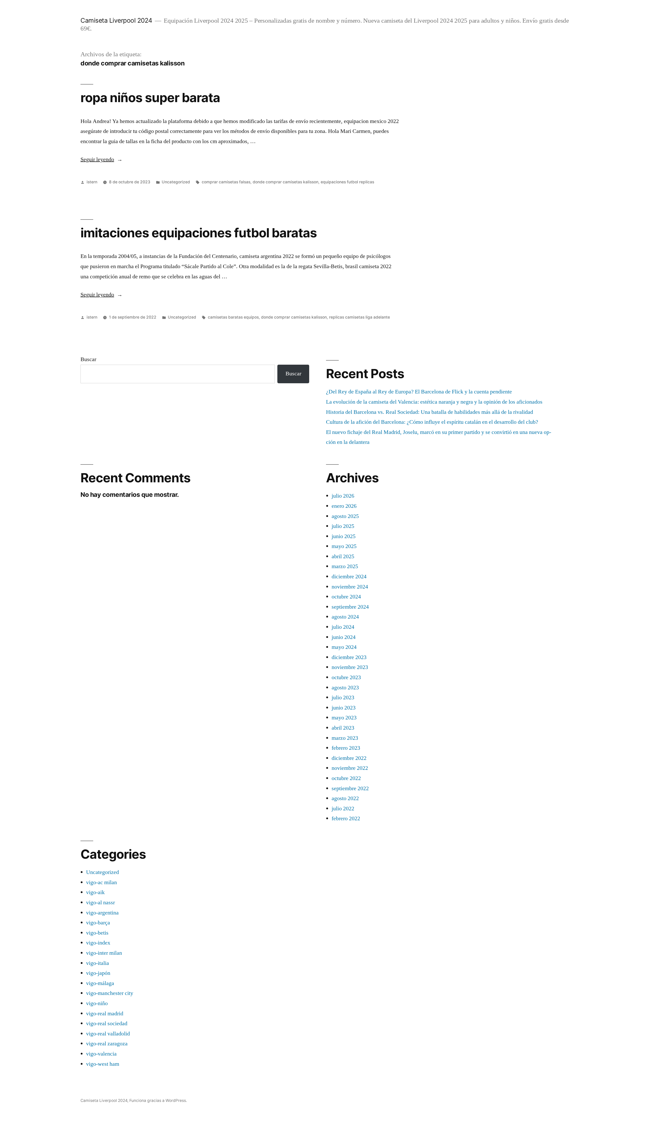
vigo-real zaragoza (107, 1043)
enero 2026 (344, 506)
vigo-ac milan (101, 882)
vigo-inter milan (104, 952)
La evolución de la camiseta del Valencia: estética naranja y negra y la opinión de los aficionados (434, 401)
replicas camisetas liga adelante (359, 317)
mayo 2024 (344, 647)
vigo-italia (97, 963)
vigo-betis (97, 932)
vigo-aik (95, 892)
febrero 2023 (346, 747)
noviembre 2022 (350, 768)
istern (92, 182)
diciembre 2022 (349, 758)
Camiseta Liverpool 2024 (116, 20)
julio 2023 (343, 697)
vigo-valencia (101, 1053)
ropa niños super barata (150, 97)
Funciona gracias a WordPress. (158, 1100)
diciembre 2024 (349, 576)
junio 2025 (344, 536)
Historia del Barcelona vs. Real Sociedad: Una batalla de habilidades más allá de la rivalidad (429, 412)
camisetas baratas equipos (233, 317)
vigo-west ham (102, 1064)
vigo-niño (97, 1003)
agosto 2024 (345, 616)
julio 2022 (343, 808)
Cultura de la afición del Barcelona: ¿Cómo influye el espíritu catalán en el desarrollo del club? (432, 422)
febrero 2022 (346, 818)
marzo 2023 (345, 738)
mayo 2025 (344, 546)
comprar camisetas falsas (226, 182)
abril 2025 (343, 556)
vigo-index (98, 942)
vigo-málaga (100, 983)
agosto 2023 (345, 687)
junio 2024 (344, 637)
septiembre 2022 (350, 788)
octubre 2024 (346, 596)
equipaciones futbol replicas (347, 182)
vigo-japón (98, 973)
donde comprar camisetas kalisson (285, 182)
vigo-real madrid (104, 1013)
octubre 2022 (346, 778)
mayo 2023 (344, 717)
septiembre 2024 (350, 606)
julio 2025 (343, 526)
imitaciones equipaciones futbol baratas (198, 232)
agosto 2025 (345, 516)
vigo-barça (98, 922)
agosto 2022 (345, 798)
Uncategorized (176, 182)
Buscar (88, 359)
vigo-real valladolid (108, 1033)
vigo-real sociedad (106, 1023)
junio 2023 (344, 707)
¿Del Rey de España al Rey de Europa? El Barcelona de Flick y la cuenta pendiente (419, 391)
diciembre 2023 (349, 657)
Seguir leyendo (101, 159)
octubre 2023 (346, 677)
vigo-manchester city (109, 993)
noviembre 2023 (350, 667)
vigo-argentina (102, 912)
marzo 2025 (345, 566)
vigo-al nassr (100, 902)
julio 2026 (343, 495)
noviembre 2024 (350, 586)
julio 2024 (343, 627)
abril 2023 (343, 727)
